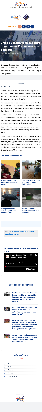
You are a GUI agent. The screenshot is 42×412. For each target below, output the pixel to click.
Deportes (11, 373)
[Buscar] (28, 26)
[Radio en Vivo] (20, 26)
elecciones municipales (20, 232)
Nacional (21, 83)
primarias (32, 232)
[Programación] (24, 26)
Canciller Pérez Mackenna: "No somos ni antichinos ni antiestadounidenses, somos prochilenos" (24, 311)
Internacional (12, 376)
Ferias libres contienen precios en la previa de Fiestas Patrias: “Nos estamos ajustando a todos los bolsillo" (24, 338)
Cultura (10, 370)
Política (10, 367)
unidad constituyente (12, 234)
